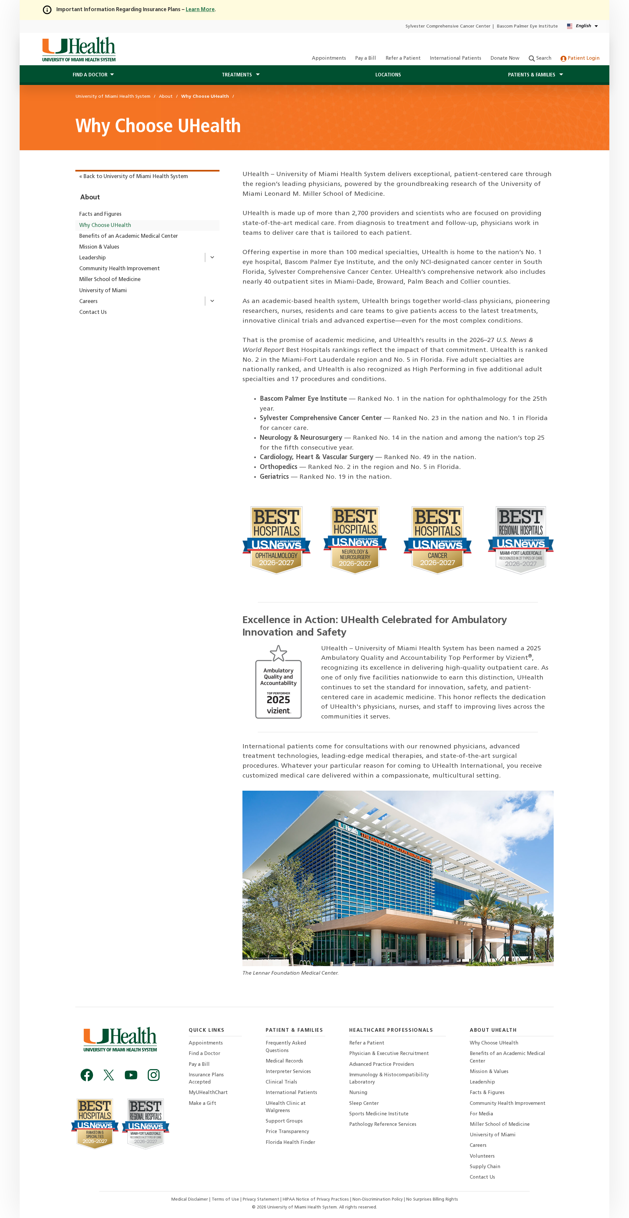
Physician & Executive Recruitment (389, 1053)
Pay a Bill (365, 58)
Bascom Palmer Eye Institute (527, 26)
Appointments (329, 58)
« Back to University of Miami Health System (133, 176)
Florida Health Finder (290, 1142)
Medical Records (284, 1061)
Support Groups (284, 1121)
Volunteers (482, 1156)
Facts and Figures (100, 214)
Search (543, 58)
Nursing (358, 1092)
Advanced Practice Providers (381, 1064)
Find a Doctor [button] (90, 75)
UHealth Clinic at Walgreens (286, 1107)
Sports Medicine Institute (379, 1114)
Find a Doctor (204, 1053)
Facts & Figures (487, 1092)
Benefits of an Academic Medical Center (128, 236)
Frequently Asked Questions (286, 1047)
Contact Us (93, 312)
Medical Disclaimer (190, 1199)
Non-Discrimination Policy (378, 1199)
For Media (481, 1114)
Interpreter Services (288, 1071)
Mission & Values (99, 247)
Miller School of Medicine (110, 279)
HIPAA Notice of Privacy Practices (316, 1199)
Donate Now (504, 58)
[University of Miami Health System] (79, 49)
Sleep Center (364, 1103)
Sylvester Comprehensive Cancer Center (448, 26)
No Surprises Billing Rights (432, 1199)
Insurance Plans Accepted (206, 1079)
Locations (388, 75)
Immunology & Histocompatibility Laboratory (389, 1079)
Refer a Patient (403, 58)
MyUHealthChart (208, 1092)
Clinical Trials (281, 1082)
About (90, 197)
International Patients (455, 58)
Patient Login (583, 58)
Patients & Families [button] (532, 75)
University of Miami (103, 291)
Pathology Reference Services (382, 1124)
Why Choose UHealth (105, 225)
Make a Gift (202, 1103)
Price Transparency (287, 1131)
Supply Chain (485, 1167)
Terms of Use (226, 1199)
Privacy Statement (261, 1199)
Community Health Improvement (119, 269)
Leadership (92, 258)
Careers (88, 301)
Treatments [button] (237, 75)
